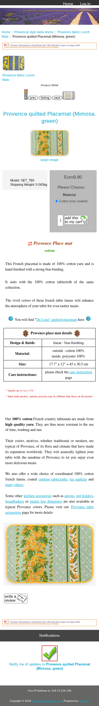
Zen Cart (84, 700)
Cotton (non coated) (73, 201)
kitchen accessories (38, 495)
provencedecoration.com (47, 700)
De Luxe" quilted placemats (56, 319)
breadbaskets (14, 501)
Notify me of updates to (49, 666)
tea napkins (78, 479)
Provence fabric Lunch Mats (18, 77)
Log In (85, 4)
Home (68, 4)
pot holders (84, 495)
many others (14, 484)
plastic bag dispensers (46, 501)
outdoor (45, 479)
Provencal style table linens (34, 32)
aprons (69, 495)
